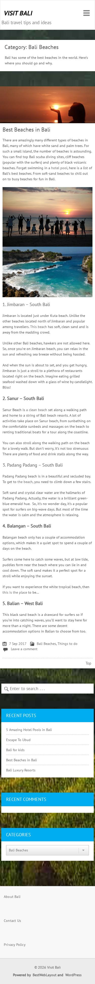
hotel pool (59, 168)
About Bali (12, 896)
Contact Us (12, 920)
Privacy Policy (15, 944)
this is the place (15, 592)
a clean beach (36, 410)
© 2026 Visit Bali (47, 967)
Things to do (68, 643)
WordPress (73, 975)
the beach (25, 482)
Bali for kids (15, 750)
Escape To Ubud (18, 740)
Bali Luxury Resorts (20, 770)
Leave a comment (24, 649)
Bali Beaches (46, 643)
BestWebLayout (44, 975)
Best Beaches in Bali (26, 129)
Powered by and (47, 975)
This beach (38, 326)
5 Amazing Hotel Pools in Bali (29, 729)
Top (88, 663)
